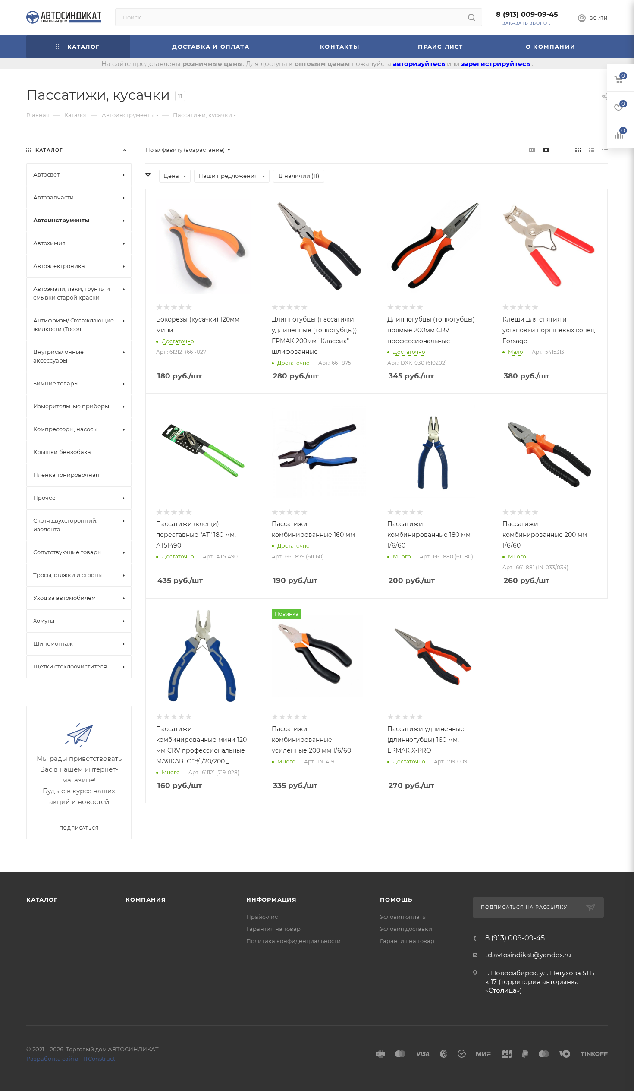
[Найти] (471, 17)
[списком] (591, 150)
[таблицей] (605, 150)
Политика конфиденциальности (293, 940)
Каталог (42, 899)
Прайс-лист (263, 916)
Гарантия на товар (273, 928)
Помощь (396, 899)
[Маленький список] (532, 150)
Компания (146, 899)
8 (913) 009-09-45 (527, 14)
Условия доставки (406, 928)
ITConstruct (99, 1058)
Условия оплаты (403, 916)
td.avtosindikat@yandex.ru (528, 955)
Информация (271, 899)
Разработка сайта (52, 1058)
